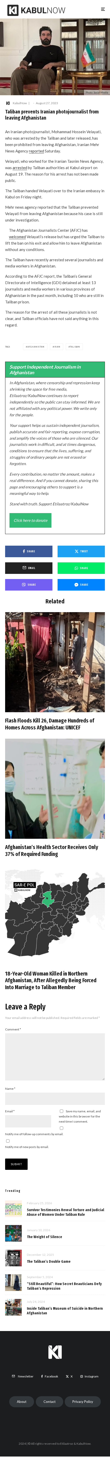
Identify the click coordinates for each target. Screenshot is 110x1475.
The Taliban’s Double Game (49, 1261)
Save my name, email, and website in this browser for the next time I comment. (80, 1116)
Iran (57, 346)
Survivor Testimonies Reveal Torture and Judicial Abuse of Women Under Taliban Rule (65, 1212)
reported (36, 151)
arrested (20, 167)
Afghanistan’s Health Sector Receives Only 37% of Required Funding (51, 850)
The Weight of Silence (44, 1237)
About (21, 1402)
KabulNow (20, 103)
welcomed (17, 236)
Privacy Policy (82, 1402)
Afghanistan (36, 346)
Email (10, 1111)
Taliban (75, 346)
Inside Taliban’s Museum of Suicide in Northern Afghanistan (65, 1310)
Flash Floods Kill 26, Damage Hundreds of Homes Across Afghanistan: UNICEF (49, 724)
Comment (13, 1029)
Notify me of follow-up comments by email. (34, 1134)
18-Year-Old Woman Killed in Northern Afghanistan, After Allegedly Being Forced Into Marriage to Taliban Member (50, 980)
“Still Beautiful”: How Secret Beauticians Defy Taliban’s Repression (64, 1286)
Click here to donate (30, 520)
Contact (49, 1402)
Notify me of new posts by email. (27, 1147)
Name (10, 1089)
